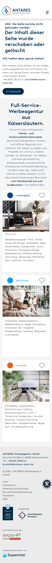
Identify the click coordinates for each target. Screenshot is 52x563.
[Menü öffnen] (47, 12)
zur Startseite (13, 91)
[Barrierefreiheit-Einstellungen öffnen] (47, 483)
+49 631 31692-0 (17, 460)
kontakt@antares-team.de (18, 464)
